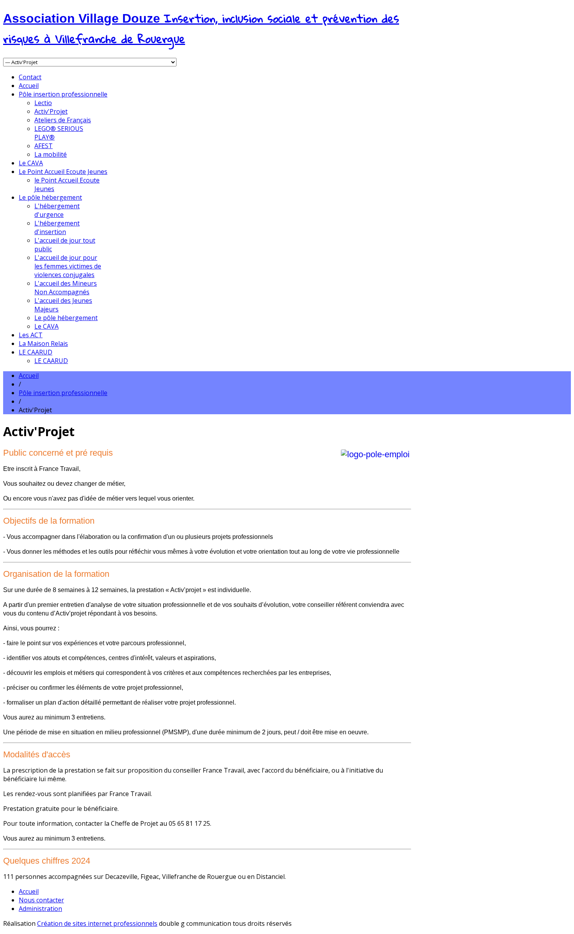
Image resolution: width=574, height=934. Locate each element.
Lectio (43, 102)
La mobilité (50, 154)
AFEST (43, 145)
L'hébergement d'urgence (57, 210)
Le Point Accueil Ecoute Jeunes (63, 171)
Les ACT (31, 335)
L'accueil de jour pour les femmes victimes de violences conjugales (67, 266)
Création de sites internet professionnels (97, 923)
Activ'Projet (51, 111)
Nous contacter (41, 900)
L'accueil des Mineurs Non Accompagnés (65, 287)
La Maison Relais (43, 343)
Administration (40, 908)
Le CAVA (31, 163)
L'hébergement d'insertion (57, 227)
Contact (30, 77)
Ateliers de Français (62, 120)
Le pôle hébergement (50, 197)
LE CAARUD (35, 352)
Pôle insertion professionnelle (63, 94)
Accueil (29, 85)
